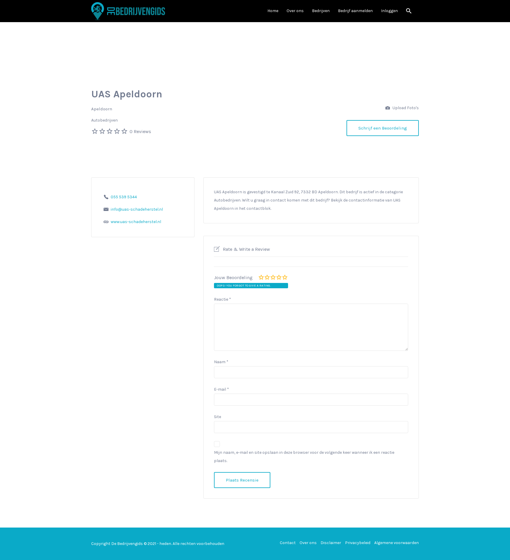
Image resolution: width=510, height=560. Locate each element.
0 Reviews (140, 131)
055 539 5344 (124, 196)
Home (272, 10)
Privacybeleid (357, 542)
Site (217, 416)
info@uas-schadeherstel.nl (137, 209)
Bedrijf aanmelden (355, 10)
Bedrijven (321, 10)
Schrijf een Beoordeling (382, 128)
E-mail (221, 389)
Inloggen (389, 10)
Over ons (295, 10)
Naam (221, 361)
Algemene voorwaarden (396, 542)
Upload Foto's (405, 107)
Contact (288, 542)
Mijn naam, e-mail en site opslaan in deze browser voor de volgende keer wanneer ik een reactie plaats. (304, 456)
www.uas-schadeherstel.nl (136, 221)
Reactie (222, 299)
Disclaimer (331, 542)
